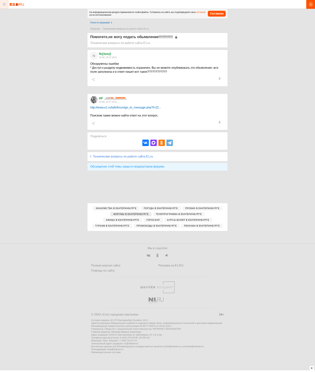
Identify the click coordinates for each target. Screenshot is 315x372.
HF (101, 98)
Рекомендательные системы (106, 352)
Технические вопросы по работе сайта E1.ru (126, 29)
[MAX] (153, 143)
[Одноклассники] (161, 143)
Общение (95, 29)
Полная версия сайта (105, 265)
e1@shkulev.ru (131, 343)
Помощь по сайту (103, 270)
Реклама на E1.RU (171, 265)
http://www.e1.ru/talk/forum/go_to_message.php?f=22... (125, 107)
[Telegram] (169, 143)
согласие (200, 12)
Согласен (216, 13)
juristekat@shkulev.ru (193, 346)
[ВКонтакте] (145, 143)
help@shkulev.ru (115, 349)
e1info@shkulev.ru (172, 346)
